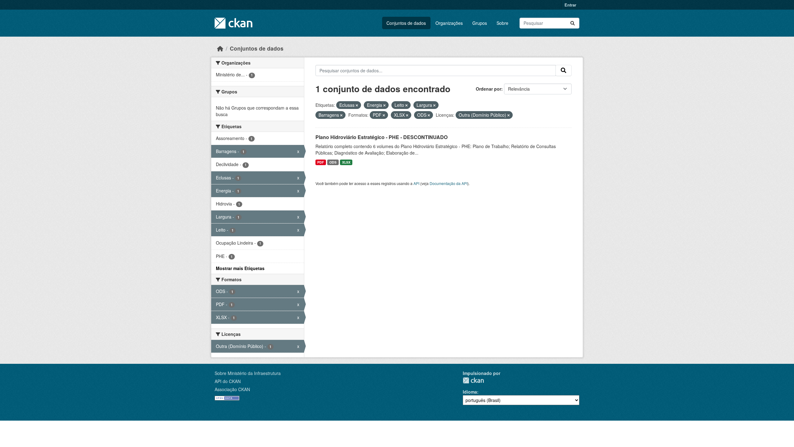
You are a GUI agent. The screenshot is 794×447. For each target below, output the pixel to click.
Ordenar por (488, 89)
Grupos (479, 23)
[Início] (220, 48)
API (416, 183)
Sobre (502, 23)
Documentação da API (448, 183)
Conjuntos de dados (406, 23)
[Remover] (357, 105)
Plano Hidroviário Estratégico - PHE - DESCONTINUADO (381, 137)
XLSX (346, 162)
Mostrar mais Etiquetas (240, 268)
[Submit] (572, 23)
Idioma (470, 392)
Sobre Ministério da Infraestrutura (248, 373)
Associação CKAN (232, 389)
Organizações (449, 23)
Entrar (570, 5)
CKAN (473, 380)
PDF (320, 162)
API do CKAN (228, 381)
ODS (333, 162)
